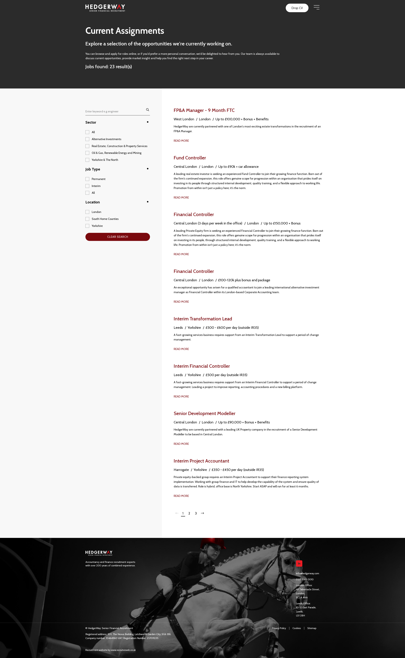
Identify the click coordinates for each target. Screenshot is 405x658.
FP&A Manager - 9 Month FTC (204, 110)
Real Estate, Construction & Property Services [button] (119, 146)
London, (300, 593)
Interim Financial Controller (202, 366)
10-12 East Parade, (306, 607)
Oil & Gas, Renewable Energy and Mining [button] (116, 153)
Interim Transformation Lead (203, 319)
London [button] (96, 212)
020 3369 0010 (305, 579)
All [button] (93, 132)
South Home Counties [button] (105, 219)
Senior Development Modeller (204, 413)
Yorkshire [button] (97, 226)
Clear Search (117, 237)
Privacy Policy (279, 628)
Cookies (297, 628)
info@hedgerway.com (307, 573)
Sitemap (311, 628)
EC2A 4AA (302, 597)
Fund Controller (190, 158)
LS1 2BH (300, 615)
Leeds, (299, 611)
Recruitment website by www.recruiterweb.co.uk (110, 650)
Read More (181, 140)
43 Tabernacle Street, (308, 589)
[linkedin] (299, 563)
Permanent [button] (99, 179)
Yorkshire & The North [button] (105, 160)
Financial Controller (194, 214)
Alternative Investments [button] (106, 139)
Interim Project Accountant (201, 461)
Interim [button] (96, 186)
